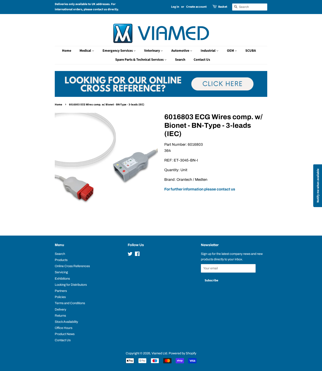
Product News (64, 334)
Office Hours (63, 328)
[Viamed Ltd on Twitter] (130, 254)
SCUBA (250, 50)
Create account (196, 7)
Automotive (180, 50)
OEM (231, 50)
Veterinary (152, 50)
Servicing (61, 272)
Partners (61, 291)
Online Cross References (72, 266)
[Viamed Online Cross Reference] (161, 96)
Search (180, 59)
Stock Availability (66, 321)
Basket (222, 7)
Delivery (60, 309)
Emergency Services (118, 50)
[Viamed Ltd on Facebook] (137, 254)
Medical (86, 50)
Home (66, 50)
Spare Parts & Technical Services (139, 59)
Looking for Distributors (71, 284)
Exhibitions (62, 278)
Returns (60, 315)
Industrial (208, 50)
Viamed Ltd (159, 353)
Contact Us (202, 59)
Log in (175, 7)
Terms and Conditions (70, 303)
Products (61, 260)
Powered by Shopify (182, 353)
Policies (60, 297)
